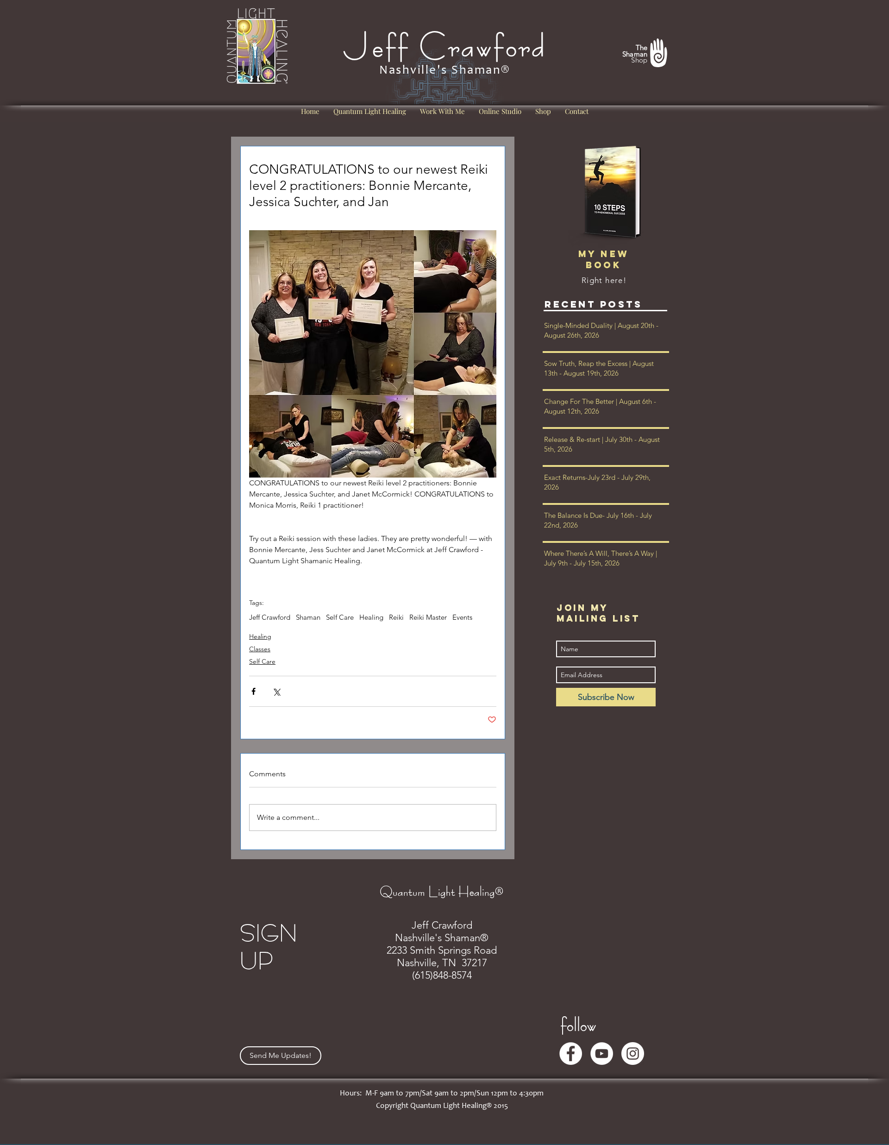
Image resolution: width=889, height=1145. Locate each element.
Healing (371, 617)
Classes (259, 649)
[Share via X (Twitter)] (276, 691)
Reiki (396, 617)
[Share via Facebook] (253, 691)
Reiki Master (428, 617)
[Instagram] (632, 1053)
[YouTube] (601, 1053)
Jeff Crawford (269, 617)
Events (462, 617)
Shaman (308, 617)
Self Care (340, 617)
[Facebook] (570, 1053)
